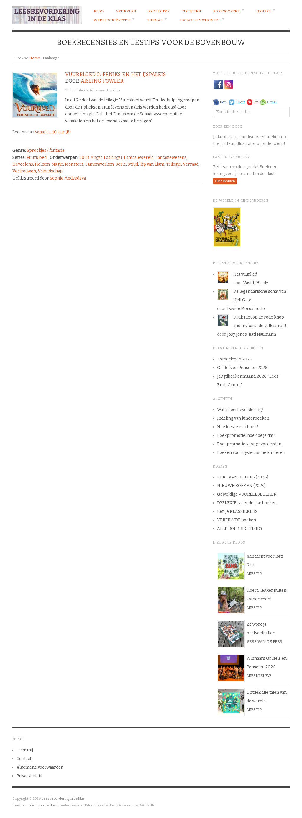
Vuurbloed (37, 157)
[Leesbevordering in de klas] (47, 13)
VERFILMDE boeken (236, 520)
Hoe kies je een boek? (237, 426)
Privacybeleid (29, 775)
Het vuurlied (245, 274)
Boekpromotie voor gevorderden (249, 444)
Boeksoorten (226, 11)
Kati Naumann (262, 334)
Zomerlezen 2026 (234, 359)
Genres (263, 11)
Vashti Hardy (255, 282)
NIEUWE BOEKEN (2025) (241, 485)
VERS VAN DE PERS (264, 641)
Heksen (42, 164)
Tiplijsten (191, 11)
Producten (159, 11)
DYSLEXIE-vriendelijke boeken (247, 502)
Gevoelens (22, 164)
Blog (99, 11)
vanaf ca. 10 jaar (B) (53, 132)
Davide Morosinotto (246, 308)
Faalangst (113, 157)
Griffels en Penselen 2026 (242, 367)
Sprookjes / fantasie (46, 150)
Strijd (133, 164)
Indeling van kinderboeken (243, 418)
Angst (96, 157)
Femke (112, 90)
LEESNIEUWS (259, 675)
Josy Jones (237, 334)
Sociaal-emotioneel (199, 20)
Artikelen (126, 11)
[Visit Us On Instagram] (228, 84)
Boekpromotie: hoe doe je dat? (246, 435)
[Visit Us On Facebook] (218, 84)
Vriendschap (50, 171)
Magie (57, 164)
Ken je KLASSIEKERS (237, 511)
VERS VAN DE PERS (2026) (242, 477)
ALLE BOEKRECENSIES (239, 528)
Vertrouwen (24, 171)
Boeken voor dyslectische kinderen (251, 452)
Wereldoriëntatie (112, 20)
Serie (121, 164)
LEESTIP (254, 573)
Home (34, 58)
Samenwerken (99, 164)
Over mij (25, 750)
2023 (84, 157)
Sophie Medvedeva (68, 178)
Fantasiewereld (139, 157)
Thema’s (155, 20)
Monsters (74, 164)
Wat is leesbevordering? (240, 409)
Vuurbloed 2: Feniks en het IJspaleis (115, 74)
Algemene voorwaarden (40, 767)
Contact (24, 758)
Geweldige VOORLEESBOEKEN (247, 494)
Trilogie (173, 164)
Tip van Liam (152, 164)
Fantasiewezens (170, 157)
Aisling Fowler (102, 81)
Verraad (190, 164)
